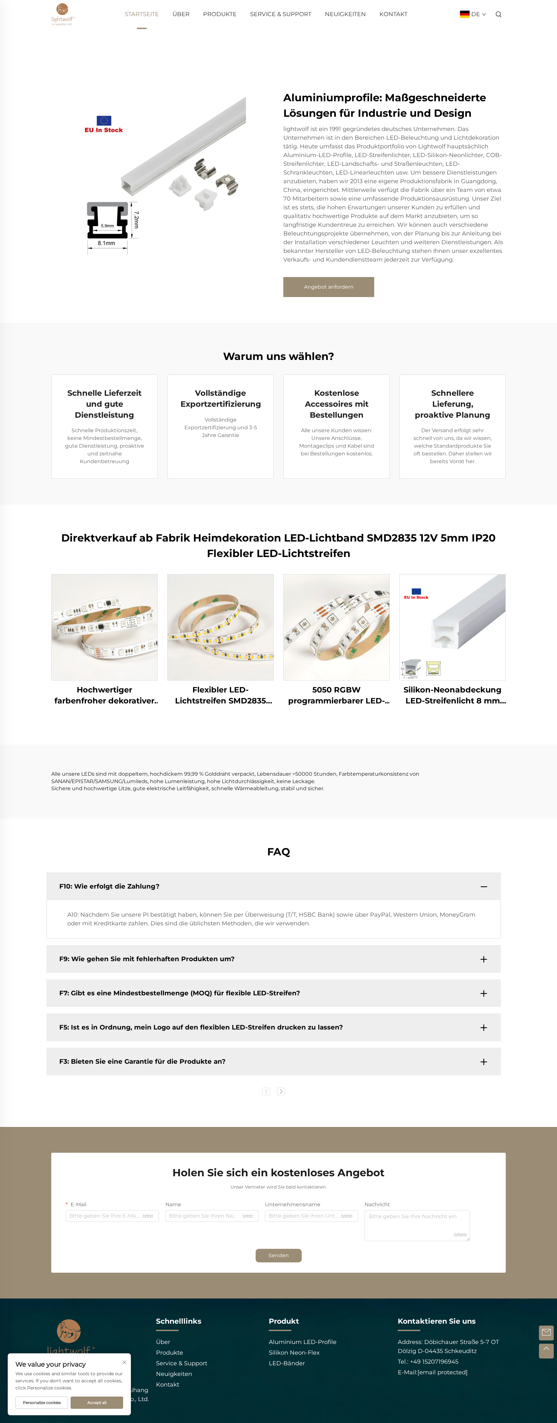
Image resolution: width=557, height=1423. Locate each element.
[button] (266, 1091)
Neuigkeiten (345, 14)
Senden (279, 1255)
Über (181, 14)
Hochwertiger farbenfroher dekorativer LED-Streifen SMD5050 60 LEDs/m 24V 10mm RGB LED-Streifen (104, 695)
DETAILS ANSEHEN (104, 627)
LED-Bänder (287, 1363)
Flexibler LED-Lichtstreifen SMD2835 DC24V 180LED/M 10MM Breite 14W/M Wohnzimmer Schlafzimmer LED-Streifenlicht (220, 695)
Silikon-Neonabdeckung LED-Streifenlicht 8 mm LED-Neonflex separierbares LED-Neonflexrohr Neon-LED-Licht (453, 695)
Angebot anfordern (329, 287)
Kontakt (393, 14)
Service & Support (280, 14)
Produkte (220, 14)
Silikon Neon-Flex (294, 1352)
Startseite (142, 14)
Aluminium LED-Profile (303, 1342)
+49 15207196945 (433, 1361)
